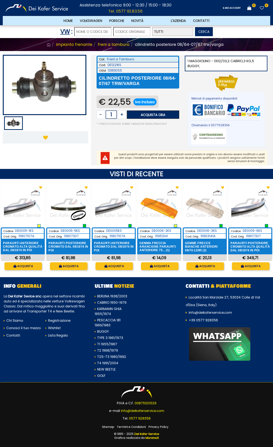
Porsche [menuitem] (116, 20)
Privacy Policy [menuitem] (158, 427)
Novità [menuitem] (137, 20)
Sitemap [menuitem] (108, 427)
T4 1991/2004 (107, 363)
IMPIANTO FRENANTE (74, 44)
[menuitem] (157, 20)
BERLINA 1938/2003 (112, 296)
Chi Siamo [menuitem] (14, 320)
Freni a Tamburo (113, 44)
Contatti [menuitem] (201, 20)
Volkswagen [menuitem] (91, 20)
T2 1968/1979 (107, 350)
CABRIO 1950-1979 (111, 302)
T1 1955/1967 (107, 344)
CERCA (203, 31)
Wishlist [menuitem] (54, 328)
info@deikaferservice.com (210, 312)
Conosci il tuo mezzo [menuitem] (23, 328)
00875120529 (145, 403)
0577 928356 (140, 418)
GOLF (101, 375)
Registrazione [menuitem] (59, 320)
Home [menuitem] (68, 20)
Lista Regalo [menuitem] (57, 335)
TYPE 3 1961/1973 (110, 337)
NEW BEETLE (106, 369)
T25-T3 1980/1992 (111, 356)
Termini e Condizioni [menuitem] (131, 427)
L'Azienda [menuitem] (178, 20)
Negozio (49, 44)
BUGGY (103, 331)
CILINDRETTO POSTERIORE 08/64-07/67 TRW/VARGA (179, 44)
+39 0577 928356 (203, 320)
